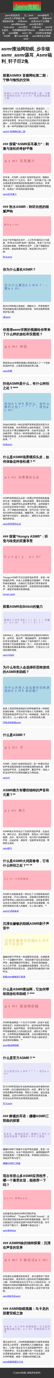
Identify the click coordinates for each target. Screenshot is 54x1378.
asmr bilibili (8, 655)
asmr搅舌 (23, 27)
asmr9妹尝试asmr (11, 1296)
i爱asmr (7, 317)
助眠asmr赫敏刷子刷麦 (14, 977)
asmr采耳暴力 (10, 194)
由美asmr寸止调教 (40, 21)
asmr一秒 (26, 33)
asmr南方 (7, 848)
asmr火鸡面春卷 (11, 911)
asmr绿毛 (33, 18)
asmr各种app (9, 1230)
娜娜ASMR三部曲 (11, 1163)
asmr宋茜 (7, 371)
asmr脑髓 (13, 33)
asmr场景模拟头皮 (12, 524)
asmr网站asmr (18, 24)
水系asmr (22, 21)
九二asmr (28, 15)
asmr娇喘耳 (43, 15)
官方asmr (7, 1103)
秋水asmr (7, 257)
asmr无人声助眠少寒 (14, 18)
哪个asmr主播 (21, 36)
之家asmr (36, 27)
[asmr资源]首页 (12, 15)
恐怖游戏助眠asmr (12, 722)
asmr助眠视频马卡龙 (13, 1362)
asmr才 (6, 778)
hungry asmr (9, 594)
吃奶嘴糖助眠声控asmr (23, 30)
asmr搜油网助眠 (11, 1045)
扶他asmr (7, 444)
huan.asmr (9, 27)
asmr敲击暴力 (36, 24)
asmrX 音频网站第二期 (14, 131)
